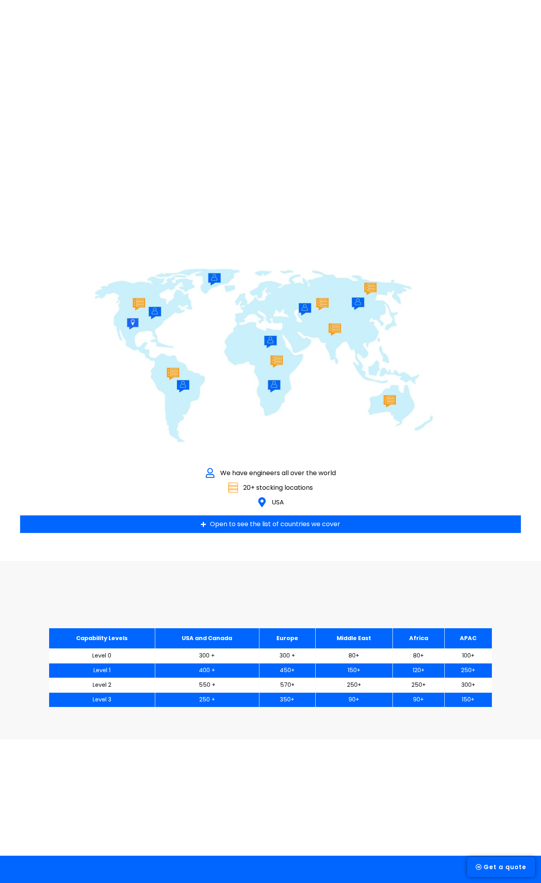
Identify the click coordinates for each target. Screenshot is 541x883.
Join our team (362, 20)
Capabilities (262, 20)
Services (217, 20)
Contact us (415, 20)
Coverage (311, 20)
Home (138, 20)
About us (175, 20)
